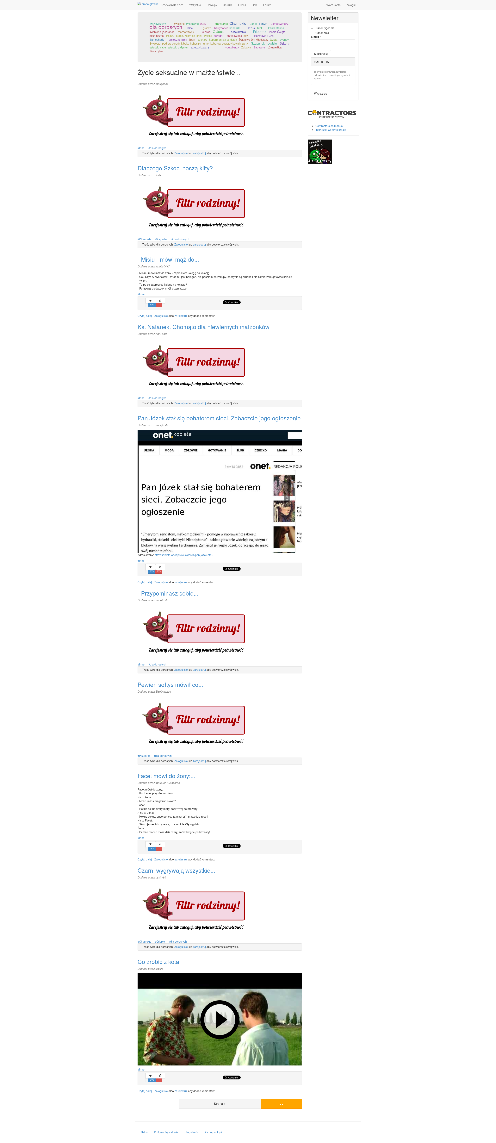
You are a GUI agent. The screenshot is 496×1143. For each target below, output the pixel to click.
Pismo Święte (277, 32)
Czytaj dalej (145, 316)
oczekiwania (238, 32)
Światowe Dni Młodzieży (253, 39)
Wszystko (195, 5)
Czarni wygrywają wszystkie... (176, 870)
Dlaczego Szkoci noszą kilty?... (178, 168)
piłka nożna (157, 36)
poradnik (219, 36)
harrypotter (221, 28)
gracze (207, 28)
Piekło (144, 1132)
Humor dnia (322, 33)
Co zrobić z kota (158, 961)
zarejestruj (199, 153)
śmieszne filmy (178, 39)
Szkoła (284, 43)
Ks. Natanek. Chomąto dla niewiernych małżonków (204, 326)
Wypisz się (320, 93)
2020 (203, 24)
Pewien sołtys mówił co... (170, 684)
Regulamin (192, 1132)
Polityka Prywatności (166, 1132)
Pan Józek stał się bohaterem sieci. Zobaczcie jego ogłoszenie (219, 418)
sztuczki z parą (200, 47)
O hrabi (206, 32)
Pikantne (259, 31)
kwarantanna (276, 28)
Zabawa (246, 47)
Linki (254, 5)
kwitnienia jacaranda (162, 32)
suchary (202, 39)
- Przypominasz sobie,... (169, 593)
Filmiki (242, 5)
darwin (263, 24)
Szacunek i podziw (264, 43)
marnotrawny (186, 32)
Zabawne (259, 47)
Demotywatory (279, 24)
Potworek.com (172, 4)
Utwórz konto (333, 5)
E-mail (316, 37)
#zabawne (192, 24)
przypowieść (234, 36)
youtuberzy (232, 47)
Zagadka (275, 47)
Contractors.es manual (329, 126)
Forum (267, 5)
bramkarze (221, 24)
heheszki (234, 28)
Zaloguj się (181, 153)
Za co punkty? (213, 1132)
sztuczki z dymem (178, 47)
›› (281, 1103)
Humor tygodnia (324, 28)
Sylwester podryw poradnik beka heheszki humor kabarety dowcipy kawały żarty (199, 43)
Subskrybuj (321, 54)
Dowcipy (212, 5)
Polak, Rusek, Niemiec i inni (184, 36)
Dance (253, 24)
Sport (192, 39)
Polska (208, 36)
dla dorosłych (166, 27)
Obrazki (227, 5)
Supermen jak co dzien (223, 39)
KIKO (260, 28)
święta (273, 39)
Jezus (251, 28)
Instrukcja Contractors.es (330, 130)
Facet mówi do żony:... (166, 775)
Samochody (157, 39)
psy (246, 36)
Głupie (161, 941)
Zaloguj (351, 5)
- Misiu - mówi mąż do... (168, 259)
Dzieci (189, 28)
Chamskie (237, 23)
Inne (142, 148)
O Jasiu (219, 31)
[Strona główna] (149, 4)
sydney (284, 39)
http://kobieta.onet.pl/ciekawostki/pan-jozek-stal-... (185, 555)
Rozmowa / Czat (264, 36)
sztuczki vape (158, 47)
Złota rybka (157, 51)
